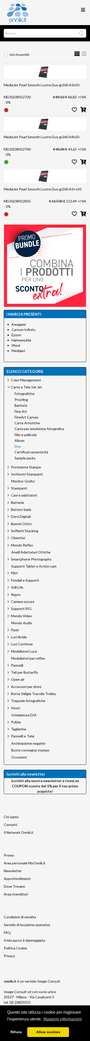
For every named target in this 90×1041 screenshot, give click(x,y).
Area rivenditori (16, 894)
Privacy (9, 956)
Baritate (20, 405)
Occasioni (19, 757)
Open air (17, 679)
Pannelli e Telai (22, 736)
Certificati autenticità (31, 452)
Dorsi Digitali (21, 516)
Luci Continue (22, 644)
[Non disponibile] (6, 109)
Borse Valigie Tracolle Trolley (33, 693)
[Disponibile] (6, 162)
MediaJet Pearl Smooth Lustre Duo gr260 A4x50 (41, 137)
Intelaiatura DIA (23, 715)
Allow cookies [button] (48, 1032)
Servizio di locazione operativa (27, 925)
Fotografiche (24, 394)
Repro (15, 594)
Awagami (19, 324)
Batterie (17, 502)
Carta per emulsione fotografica (39, 429)
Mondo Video (21, 616)
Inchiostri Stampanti (27, 474)
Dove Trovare (14, 886)
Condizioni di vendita (20, 917)
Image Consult (48, 981)
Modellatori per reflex (28, 658)
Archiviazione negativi (28, 743)
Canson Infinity (24, 329)
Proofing (21, 400)
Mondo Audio (21, 623)
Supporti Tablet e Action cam (33, 566)
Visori (15, 708)
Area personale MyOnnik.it (25, 863)
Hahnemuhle (21, 340)
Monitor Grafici (23, 481)
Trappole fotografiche (28, 701)
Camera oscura (22, 601)
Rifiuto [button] (16, 1032)
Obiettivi (18, 538)
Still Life (17, 587)
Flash (15, 630)
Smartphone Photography (31, 559)
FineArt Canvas (26, 417)
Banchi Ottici (21, 524)
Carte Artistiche (27, 423)
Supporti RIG (21, 608)
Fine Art (20, 411)
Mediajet (18, 351)
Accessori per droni (26, 686)
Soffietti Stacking (24, 531)
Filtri (14, 573)
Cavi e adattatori (24, 495)
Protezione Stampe (26, 467)
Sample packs (25, 458)
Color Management (26, 380)
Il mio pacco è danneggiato (24, 940)
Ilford (16, 345)
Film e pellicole (25, 435)
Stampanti (19, 488)
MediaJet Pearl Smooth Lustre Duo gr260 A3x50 (41, 85)
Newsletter (13, 871)
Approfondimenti (17, 878)
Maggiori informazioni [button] (63, 1019)
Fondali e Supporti (25, 580)
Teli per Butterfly (24, 672)
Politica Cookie (15, 948)
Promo (9, 855)
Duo (17, 446)
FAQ (7, 932)
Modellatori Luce (24, 651)
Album (19, 441)
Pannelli (17, 665)
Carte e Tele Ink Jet (26, 387)
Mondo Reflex (22, 545)
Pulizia (16, 722)
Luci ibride (19, 637)
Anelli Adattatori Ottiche (30, 552)
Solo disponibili (19, 54)
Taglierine (18, 729)
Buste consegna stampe (30, 750)
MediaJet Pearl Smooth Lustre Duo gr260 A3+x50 (43, 189)
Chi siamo (11, 817)
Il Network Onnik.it (19, 832)
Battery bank (21, 509)
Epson (16, 335)
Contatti (10, 824)
